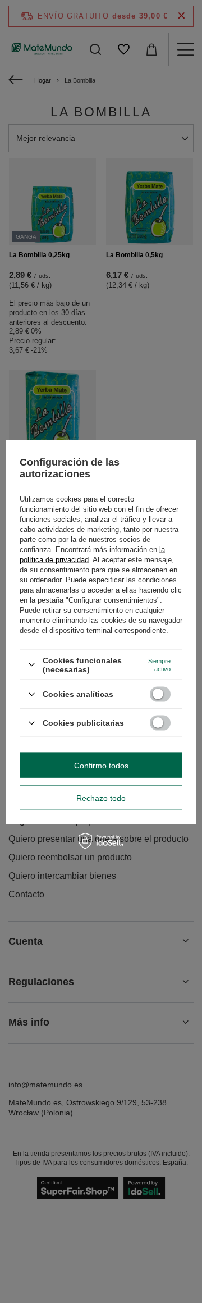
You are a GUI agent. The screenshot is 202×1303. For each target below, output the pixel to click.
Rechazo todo (101, 797)
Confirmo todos (101, 764)
